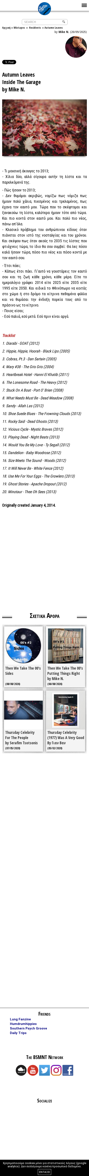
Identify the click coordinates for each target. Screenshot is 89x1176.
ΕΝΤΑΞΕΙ (44, 1172)
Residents (35, 28)
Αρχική (6, 28)
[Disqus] (44, 818)
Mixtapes (19, 28)
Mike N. (64, 32)
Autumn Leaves (53, 28)
